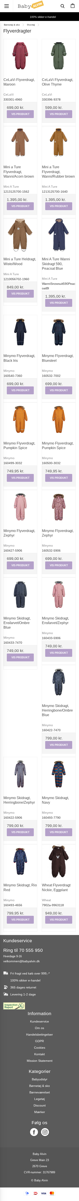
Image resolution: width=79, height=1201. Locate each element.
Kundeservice (39, 1021)
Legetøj (39, 1099)
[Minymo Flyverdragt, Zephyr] (20, 506)
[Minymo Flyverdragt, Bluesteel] (58, 331)
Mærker (39, 1112)
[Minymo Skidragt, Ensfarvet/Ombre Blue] (20, 594)
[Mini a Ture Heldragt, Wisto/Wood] (20, 235)
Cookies (39, 1047)
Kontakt (39, 1054)
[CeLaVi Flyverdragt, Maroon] (20, 55)
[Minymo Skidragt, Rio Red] (20, 861)
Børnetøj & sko (39, 1086)
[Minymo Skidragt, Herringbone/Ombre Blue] (58, 681)
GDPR (39, 1041)
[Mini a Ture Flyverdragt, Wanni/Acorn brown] (20, 143)
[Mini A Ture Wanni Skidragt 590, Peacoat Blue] (58, 235)
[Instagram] (45, 1132)
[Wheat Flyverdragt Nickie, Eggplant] (58, 861)
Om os (39, 1028)
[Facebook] (34, 1132)
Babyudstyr (39, 1079)
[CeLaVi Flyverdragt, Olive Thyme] (58, 55)
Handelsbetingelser (39, 1034)
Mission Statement (39, 1060)
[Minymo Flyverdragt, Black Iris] (20, 331)
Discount (40, 1105)
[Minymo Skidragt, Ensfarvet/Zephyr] (58, 594)
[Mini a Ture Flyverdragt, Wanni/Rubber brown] (58, 143)
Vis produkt (20, 114)
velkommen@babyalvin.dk (21, 961)
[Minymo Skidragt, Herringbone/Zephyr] (20, 774)
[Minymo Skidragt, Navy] (58, 774)
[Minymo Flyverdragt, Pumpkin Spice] (20, 419)
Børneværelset (39, 1092)
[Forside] (31, 4)
